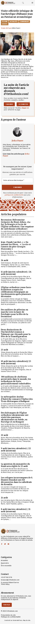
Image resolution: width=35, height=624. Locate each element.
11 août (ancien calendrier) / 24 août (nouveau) (16, 273)
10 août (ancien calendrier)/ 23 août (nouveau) (16, 362)
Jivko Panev (17, 140)
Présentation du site (8, 615)
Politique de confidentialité (10, 617)
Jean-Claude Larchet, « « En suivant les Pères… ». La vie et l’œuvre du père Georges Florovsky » (16, 245)
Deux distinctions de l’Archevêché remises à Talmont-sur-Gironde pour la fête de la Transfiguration (15, 333)
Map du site (26, 620)
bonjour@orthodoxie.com (10, 580)
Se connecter (23, 104)
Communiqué (24, 21)
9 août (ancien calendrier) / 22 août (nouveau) (16, 449)
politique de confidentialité (14, 195)
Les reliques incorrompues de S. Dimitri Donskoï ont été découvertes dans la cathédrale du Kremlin (17, 481)
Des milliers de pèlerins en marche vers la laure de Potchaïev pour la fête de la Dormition (14, 313)
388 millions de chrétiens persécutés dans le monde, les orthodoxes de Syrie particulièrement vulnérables (16, 380)
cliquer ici (25, 108)
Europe (4, 24)
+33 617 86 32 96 (6, 577)
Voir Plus (6, 605)
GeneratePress (17, 620)
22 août (4, 435)
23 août (4, 350)
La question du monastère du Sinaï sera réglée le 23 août (15, 465)
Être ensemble (6, 566)
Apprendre (5, 563)
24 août (4, 260)
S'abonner (9, 104)
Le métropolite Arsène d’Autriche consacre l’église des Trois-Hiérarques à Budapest (17, 399)
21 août (4, 498)
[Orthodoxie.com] (8, 3)
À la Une (4, 21)
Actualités (13, 21)
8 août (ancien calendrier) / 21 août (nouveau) (15, 510)
